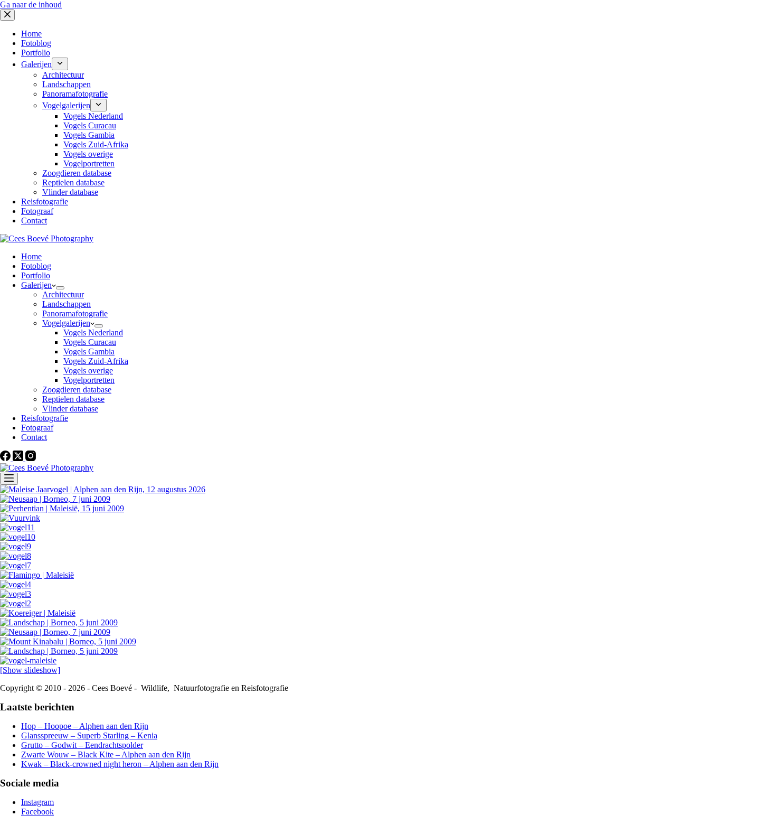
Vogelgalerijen (66, 322)
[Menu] (9, 479)
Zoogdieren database (76, 389)
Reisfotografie (44, 418)
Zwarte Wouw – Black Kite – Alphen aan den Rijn (106, 754)
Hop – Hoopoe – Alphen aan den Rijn (84, 725)
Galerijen (36, 284)
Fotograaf (37, 427)
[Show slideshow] (30, 669)
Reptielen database (73, 399)
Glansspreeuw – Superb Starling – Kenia (89, 735)
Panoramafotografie (75, 313)
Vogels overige (88, 370)
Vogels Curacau (89, 342)
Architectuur (63, 294)
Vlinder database (70, 408)
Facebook (37, 811)
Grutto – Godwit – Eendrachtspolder (82, 744)
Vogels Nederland (93, 332)
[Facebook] (6, 458)
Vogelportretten (89, 380)
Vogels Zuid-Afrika (95, 361)
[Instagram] (30, 458)
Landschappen (66, 303)
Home (31, 256)
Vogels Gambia (89, 351)
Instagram (37, 802)
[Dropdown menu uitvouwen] (60, 287)
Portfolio (35, 275)
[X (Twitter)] (19, 458)
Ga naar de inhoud (31, 4)
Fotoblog (36, 265)
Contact (34, 437)
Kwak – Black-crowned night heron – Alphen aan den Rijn (120, 764)
